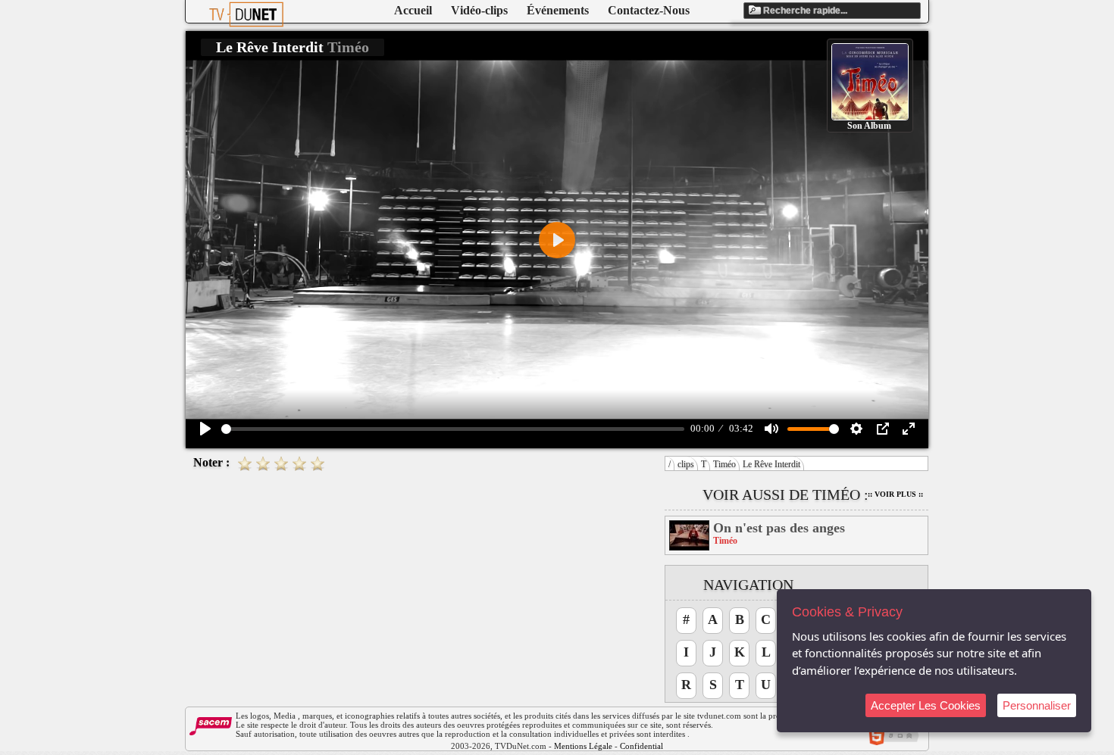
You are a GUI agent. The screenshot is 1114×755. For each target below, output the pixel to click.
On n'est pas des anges (779, 527)
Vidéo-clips (479, 10)
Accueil (413, 10)
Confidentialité (645, 745)
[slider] (452, 429)
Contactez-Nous (649, 10)
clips (685, 464)
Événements (558, 10)
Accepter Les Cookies (926, 705)
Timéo (724, 464)
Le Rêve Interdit (771, 464)
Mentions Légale (583, 745)
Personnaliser (1037, 705)
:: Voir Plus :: (895, 494)
